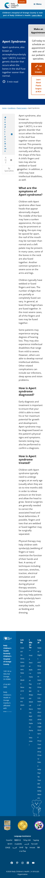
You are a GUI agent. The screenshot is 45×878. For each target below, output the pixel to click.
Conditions (11, 108)
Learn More (37, 15)
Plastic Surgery (22, 108)
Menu (39, 4)
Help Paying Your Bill (39, 776)
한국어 (10, 844)
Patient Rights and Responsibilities (40, 662)
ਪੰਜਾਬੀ (21, 847)
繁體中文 (17, 840)
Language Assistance (39, 730)
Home (4, 108)
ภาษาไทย (22, 851)
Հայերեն (18, 844)
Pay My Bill (30, 687)
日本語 (7, 847)
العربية (14, 847)
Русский (34, 844)
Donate (22, 2)
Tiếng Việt (27, 840)
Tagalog (36, 840)
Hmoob (32, 847)
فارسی (26, 844)
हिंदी (38, 847)
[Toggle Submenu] (12, 134)
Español (9, 840)
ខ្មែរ (26, 847)
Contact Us (22, 651)
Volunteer (30, 741)
